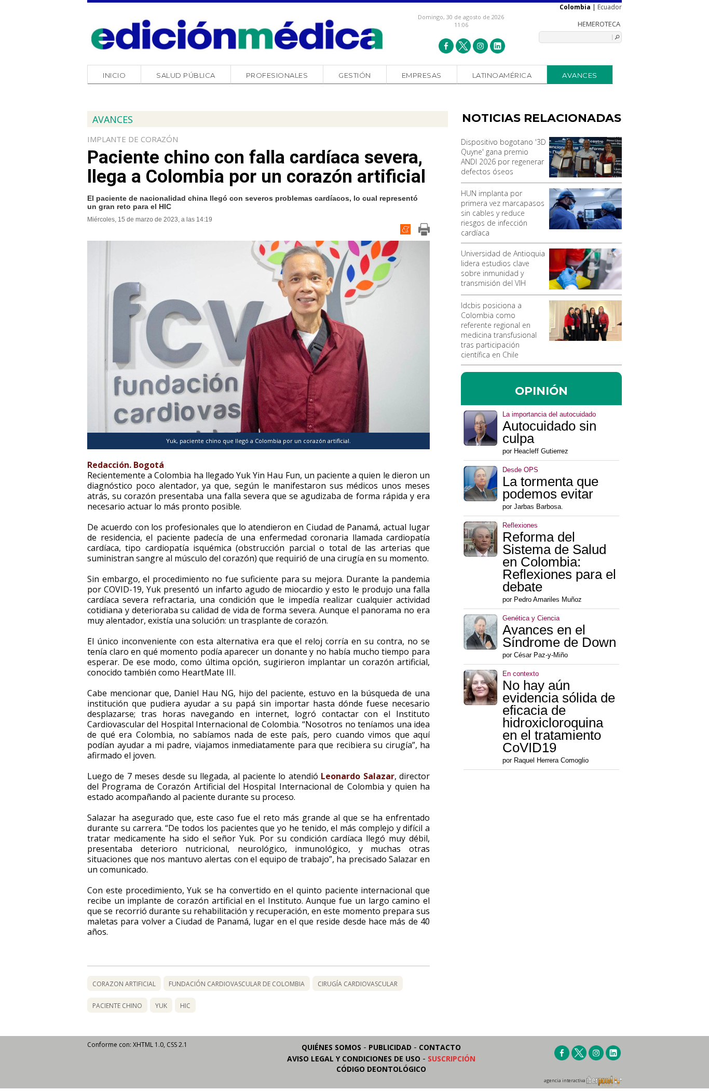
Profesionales (277, 75)
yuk (161, 1005)
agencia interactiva (565, 1081)
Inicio (114, 75)
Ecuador (609, 7)
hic (185, 1005)
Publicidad (390, 1047)
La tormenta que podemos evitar (550, 487)
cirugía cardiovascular (358, 983)
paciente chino (117, 1005)
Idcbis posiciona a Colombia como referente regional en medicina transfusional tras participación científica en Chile (499, 330)
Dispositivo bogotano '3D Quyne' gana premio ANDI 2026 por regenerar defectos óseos (503, 156)
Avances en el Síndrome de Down (559, 636)
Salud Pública (185, 75)
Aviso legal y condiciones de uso (353, 1059)
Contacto (440, 1047)
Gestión (354, 75)
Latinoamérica (502, 75)
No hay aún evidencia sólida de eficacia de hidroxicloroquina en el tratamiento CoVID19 (558, 716)
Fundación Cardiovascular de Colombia (237, 983)
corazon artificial (124, 983)
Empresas (422, 75)
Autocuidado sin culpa (549, 432)
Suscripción (451, 1059)
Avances (579, 75)
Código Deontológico (381, 1069)
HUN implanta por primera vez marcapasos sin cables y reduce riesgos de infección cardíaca (502, 213)
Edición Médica (237, 34)
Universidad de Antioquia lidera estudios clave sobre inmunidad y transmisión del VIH (503, 268)
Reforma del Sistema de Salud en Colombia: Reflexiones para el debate (559, 562)
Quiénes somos (331, 1047)
